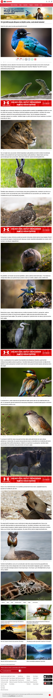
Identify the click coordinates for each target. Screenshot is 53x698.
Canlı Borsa (20, 676)
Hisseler (28, 680)
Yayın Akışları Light (13, 678)
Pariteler (29, 684)
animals (3, 602)
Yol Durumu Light (4, 680)
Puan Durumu (21, 680)
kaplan (24, 602)
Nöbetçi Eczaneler (13, 682)
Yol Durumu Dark (4, 682)
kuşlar (29, 602)
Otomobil (36, 4)
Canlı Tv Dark (12, 676)
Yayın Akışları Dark (13, 680)
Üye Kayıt (3, 687)
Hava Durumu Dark (5, 678)
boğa (12, 602)
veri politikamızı (11, 696)
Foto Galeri (35, 676)
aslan (8, 602)
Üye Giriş (3, 685)
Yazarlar (35, 680)
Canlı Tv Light (4, 684)
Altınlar (28, 676)
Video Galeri (35, 678)
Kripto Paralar (30, 682)
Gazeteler (35, 682)
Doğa (20, 4)
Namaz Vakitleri (21, 678)
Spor (41, 4)
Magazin (31, 4)
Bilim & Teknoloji (14, 4)
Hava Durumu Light (5, 676)
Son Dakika (11, 684)
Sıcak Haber (36, 684)
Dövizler (28, 678)
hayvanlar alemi (18, 602)
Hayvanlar (25, 4)
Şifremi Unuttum (4, 689)
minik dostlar (35, 602)
